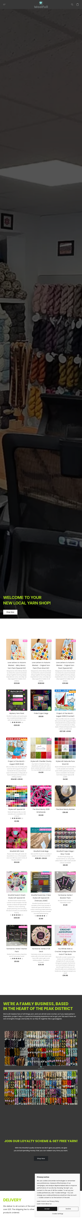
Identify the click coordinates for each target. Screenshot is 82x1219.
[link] (57, 1213)
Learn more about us (44, 1204)
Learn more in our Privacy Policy (48, 1201)
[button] (41, 4)
